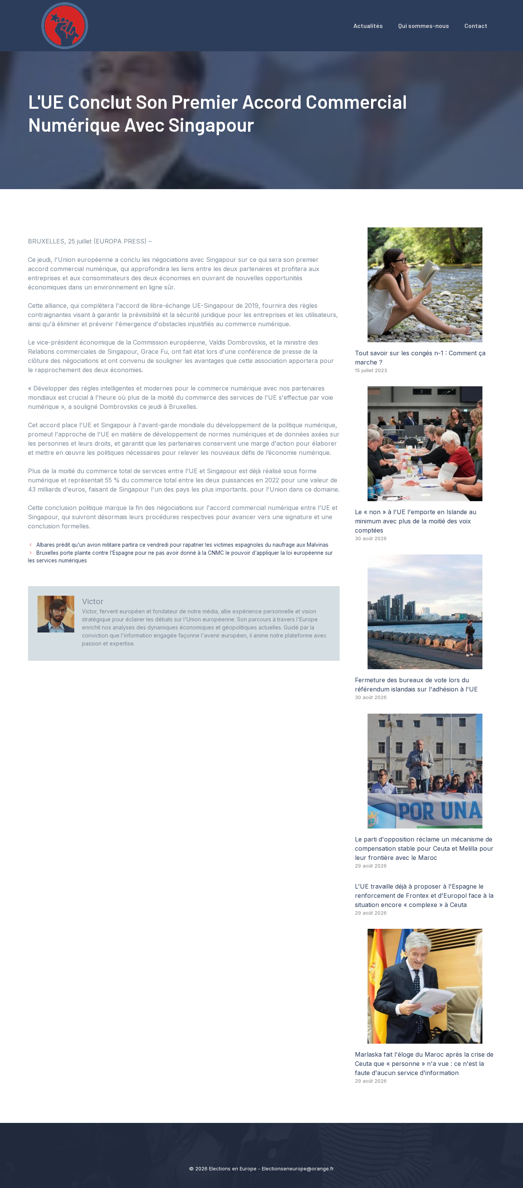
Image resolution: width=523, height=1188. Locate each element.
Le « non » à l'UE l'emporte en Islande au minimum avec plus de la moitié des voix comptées (415, 521)
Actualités (368, 25)
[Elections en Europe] (66, 25)
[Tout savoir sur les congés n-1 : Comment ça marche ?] (425, 338)
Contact (475, 25)
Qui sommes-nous (423, 25)
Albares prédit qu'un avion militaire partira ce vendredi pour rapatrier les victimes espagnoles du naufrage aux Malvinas (182, 545)
